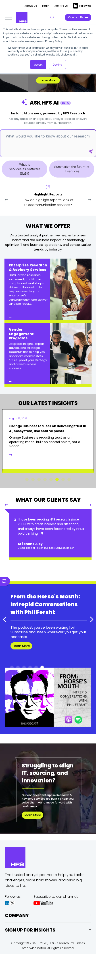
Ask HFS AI (61, 6)
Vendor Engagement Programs (21, 334)
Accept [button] (38, 64)
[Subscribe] (5, 581)
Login (45, 6)
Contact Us (75, 17)
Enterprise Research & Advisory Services (28, 267)
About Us (31, 6)
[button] (90, 200)
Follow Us (85, 6)
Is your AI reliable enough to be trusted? (42, 426)
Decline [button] (57, 64)
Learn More (48, 80)
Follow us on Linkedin (29, 647)
